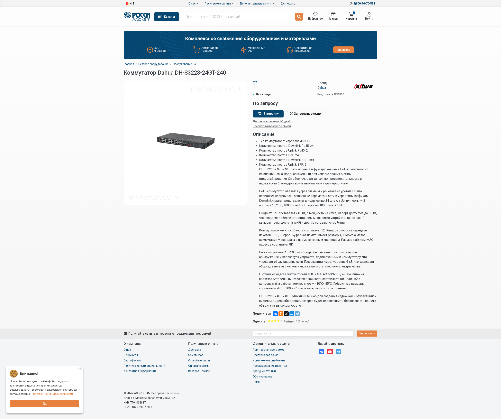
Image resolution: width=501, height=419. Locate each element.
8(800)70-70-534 (364, 3)
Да (45, 403)
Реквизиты (131, 355)
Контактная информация (140, 371)
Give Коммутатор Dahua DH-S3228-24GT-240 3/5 (275, 320)
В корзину (271, 114)
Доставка (194, 349)
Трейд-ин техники (264, 371)
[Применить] (299, 17)
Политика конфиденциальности (144, 365)
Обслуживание (262, 376)
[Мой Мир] (291, 313)
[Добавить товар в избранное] (255, 83)
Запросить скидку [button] (307, 114)
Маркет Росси (137, 17)
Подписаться (367, 333)
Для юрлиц (288, 3)
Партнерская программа (269, 349)
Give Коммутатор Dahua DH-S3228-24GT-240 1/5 (269, 320)
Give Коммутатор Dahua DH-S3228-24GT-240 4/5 (278, 320)
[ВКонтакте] (275, 313)
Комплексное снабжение (269, 360)
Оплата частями (198, 365)
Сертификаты (132, 360)
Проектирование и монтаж (270, 365)
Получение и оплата (218, 3)
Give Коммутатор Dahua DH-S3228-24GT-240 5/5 (281, 320)
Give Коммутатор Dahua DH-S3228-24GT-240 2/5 (272, 320)
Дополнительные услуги (256, 3)
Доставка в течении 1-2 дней (272, 121)
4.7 (132, 3)
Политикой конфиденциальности (52, 394)
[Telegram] (297, 313)
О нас (192, 3)
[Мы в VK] (321, 351)
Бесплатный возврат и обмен (272, 126)
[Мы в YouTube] (330, 351)
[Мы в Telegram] (338, 351)
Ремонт (258, 381)
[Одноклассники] (280, 313)
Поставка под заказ (265, 355)
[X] (286, 313)
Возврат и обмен (199, 371)
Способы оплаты (199, 360)
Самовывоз (195, 355)
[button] (166, 16)
